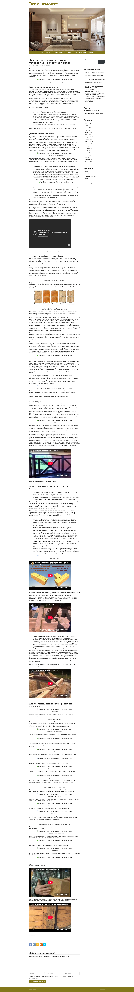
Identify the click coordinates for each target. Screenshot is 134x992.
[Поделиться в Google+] (41, 944)
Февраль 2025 (89, 159)
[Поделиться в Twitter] (44, 944)
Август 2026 (88, 123)
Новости (87, 178)
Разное (91, 52)
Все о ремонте (43, 4)
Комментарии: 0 (47, 65)
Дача (69, 52)
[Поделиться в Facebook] (30, 944)
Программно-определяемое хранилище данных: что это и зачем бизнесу (93, 100)
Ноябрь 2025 (88, 143)
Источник (32, 935)
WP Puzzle (102, 989)
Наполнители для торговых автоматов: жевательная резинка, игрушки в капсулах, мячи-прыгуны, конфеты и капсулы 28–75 (95, 94)
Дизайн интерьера (46, 52)
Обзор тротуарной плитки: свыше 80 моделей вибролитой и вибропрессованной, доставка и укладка (94, 74)
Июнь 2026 (88, 128)
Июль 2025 (88, 153)
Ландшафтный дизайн (80, 52)
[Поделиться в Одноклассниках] (37, 944)
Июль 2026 (88, 125)
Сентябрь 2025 (89, 148)
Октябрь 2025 (89, 146)
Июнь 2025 (88, 155)
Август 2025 (88, 150)
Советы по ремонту (59, 52)
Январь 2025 (88, 162)
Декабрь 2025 (89, 141)
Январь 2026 (88, 139)
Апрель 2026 (88, 132)
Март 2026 (88, 134)
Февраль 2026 (89, 137)
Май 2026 (87, 130)
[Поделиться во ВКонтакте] (34, 944)
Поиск (85, 59)
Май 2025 (87, 157)
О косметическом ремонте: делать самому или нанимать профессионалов (94, 87)
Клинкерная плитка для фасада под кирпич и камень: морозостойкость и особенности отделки (95, 81)
